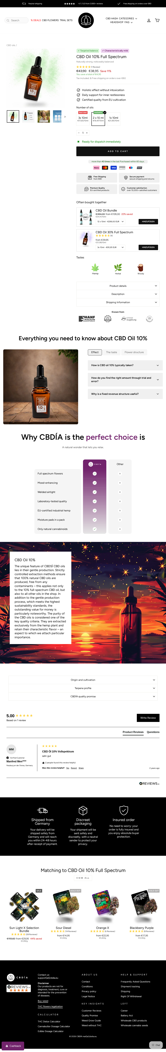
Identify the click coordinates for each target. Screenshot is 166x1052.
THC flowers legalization (50, 1006)
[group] (23, 716)
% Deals (36, 20)
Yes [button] (67, 768)
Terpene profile (83, 688)
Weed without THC (91, 1025)
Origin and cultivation (83, 679)
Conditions (87, 986)
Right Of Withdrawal (131, 996)
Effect (95, 352)
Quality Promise (90, 1015)
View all (83, 878)
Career (124, 1010)
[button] (118, 67)
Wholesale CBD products (134, 1020)
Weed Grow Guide (91, 1020)
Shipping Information (118, 302)
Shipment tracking (130, 986)
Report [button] (74, 768)
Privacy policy (89, 991)
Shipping (125, 991)
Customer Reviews (91, 1010)
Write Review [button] (148, 717)
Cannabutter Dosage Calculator (54, 1026)
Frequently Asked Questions (135, 981)
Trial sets (66, 20)
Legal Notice (88, 996)
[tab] (133, 732)
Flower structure (134, 352)
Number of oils (84, 107)
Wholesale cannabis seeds (134, 1025)
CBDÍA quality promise (83, 696)
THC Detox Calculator (49, 1021)
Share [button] (81, 768)
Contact (86, 981)
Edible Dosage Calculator (51, 1031)
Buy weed (43, 1000)
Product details (118, 285)
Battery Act (127, 1015)
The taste (111, 352)
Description (118, 294)
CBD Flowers (50, 20)
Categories (127, 18)
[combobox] (17, 20)
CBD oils (10, 45)
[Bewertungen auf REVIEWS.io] (20, 988)
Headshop (116, 22)
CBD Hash (112, 18)
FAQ (127, 22)
